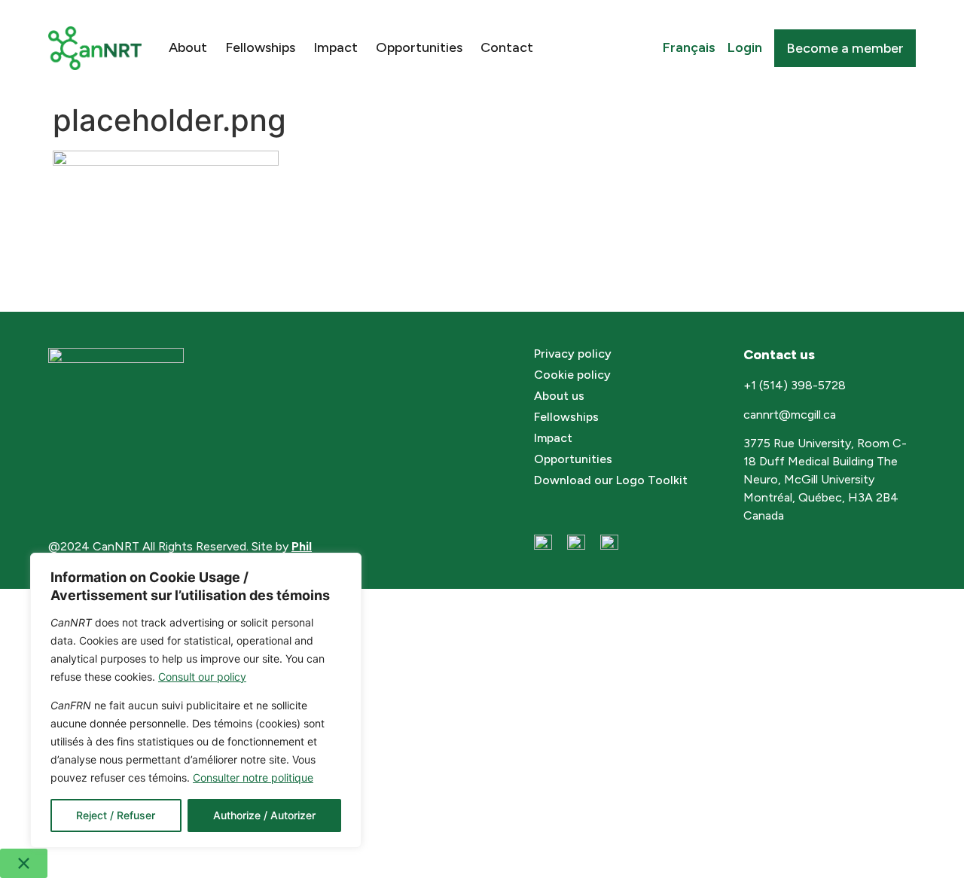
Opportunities (419, 47)
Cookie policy (572, 374)
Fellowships (260, 47)
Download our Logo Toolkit (611, 480)
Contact (506, 47)
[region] (196, 700)
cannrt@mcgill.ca (791, 414)
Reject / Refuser (115, 815)
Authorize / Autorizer (264, 815)
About (188, 47)
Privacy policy (573, 353)
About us (559, 396)
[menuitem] (689, 48)
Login (745, 47)
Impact (335, 47)
